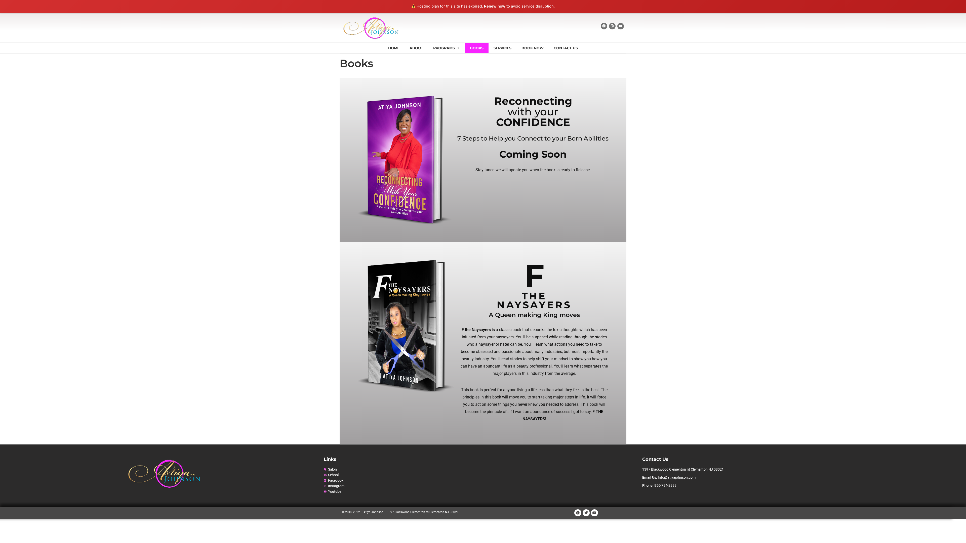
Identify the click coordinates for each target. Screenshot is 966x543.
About (416, 48)
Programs (444, 48)
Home (393, 48)
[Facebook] (604, 26)
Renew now (494, 6)
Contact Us (566, 48)
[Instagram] (612, 26)
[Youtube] (620, 26)
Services (502, 48)
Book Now (532, 48)
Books (477, 48)
